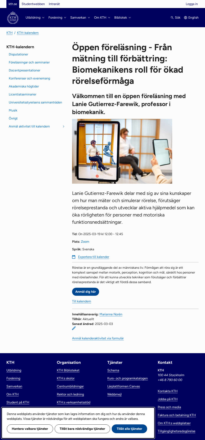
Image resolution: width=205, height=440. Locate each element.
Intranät (54, 4)
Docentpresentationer (24, 70)
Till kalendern (81, 301)
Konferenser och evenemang (29, 78)
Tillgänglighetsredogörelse (176, 431)
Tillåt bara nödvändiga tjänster (82, 429)
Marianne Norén (110, 314)
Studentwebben (33, 4)
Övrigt (13, 118)
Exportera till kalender (93, 257)
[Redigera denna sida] (74, 328)
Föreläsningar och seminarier (29, 62)
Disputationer (18, 54)
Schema (113, 370)
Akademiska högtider (24, 86)
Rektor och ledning (70, 394)
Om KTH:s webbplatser (174, 423)
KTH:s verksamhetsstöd (73, 402)
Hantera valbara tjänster (30, 429)
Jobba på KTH (168, 399)
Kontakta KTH (168, 391)
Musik (13, 110)
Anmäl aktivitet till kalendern (29, 126)
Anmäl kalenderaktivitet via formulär (98, 338)
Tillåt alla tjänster (129, 429)
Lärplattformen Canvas (123, 386)
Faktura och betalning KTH (177, 415)
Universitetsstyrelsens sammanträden (35, 102)
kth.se (13, 4)
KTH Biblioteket (68, 370)
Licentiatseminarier (22, 94)
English (193, 17)
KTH (9, 33)
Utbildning (13, 370)
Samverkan (14, 386)
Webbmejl (114, 394)
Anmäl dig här (85, 292)
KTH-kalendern (28, 33)
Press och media (169, 407)
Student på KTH (17, 402)
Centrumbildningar (70, 386)
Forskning (13, 378)
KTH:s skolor (65, 378)
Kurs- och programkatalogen (127, 378)
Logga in (192, 4)
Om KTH (12, 394)
